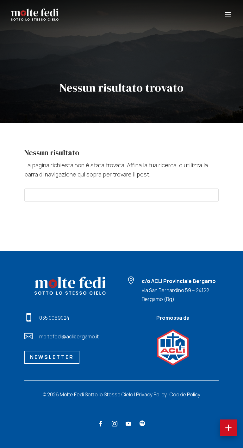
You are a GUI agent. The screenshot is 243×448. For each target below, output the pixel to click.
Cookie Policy (185, 394)
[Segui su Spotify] (142, 423)
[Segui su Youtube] (128, 423)
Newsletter (52, 357)
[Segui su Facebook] (100, 423)
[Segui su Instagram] (114, 423)
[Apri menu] (228, 427)
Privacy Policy (151, 394)
